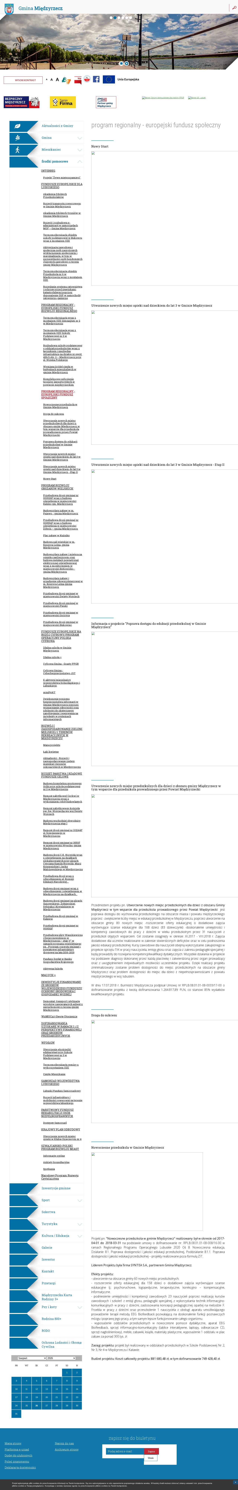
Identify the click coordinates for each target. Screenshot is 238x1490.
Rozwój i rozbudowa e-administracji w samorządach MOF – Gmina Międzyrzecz (60, 225)
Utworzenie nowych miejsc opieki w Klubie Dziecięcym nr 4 (62, 1138)
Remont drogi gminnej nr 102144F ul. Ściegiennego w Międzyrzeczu (62, 833)
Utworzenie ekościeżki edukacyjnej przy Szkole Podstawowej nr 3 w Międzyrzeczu (57, 1054)
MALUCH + (48, 975)
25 (26, 1405)
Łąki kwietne (51, 751)
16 (77, 1389)
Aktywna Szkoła (53, 968)
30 (77, 1405)
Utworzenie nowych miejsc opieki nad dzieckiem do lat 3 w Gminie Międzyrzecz (62, 456)
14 (57, 1389)
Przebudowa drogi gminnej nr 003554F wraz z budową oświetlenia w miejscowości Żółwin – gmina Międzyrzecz (60, 524)
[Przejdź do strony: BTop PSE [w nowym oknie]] (106, 107)
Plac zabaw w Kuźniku (56, 535)
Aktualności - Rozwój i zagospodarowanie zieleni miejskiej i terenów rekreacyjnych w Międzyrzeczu (62, 763)
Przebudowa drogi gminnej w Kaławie (60, 917)
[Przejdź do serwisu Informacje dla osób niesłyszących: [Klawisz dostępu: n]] (66, 81)
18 (26, 1397)
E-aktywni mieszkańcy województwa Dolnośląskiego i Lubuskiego (61, 682)
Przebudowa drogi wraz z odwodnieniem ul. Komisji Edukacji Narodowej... (58, 878)
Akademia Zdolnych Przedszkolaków (55, 195)
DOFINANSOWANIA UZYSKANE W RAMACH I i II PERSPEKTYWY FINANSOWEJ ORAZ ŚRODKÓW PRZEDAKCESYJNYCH (61, 1030)
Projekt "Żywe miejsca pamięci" (62, 177)
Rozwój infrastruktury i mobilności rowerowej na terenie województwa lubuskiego (62, 1100)
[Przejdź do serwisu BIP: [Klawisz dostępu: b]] (77, 81)
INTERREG (48, 171)
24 (16, 1405)
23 (77, 1397)
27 (47, 1405)
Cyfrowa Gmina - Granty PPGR (61, 663)
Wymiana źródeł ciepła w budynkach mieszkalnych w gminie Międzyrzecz (59, 369)
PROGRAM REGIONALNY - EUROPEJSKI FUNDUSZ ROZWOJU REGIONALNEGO (59, 308)
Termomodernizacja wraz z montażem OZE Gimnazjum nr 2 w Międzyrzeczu (61, 320)
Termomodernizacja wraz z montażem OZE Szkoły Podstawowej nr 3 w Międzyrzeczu (59, 335)
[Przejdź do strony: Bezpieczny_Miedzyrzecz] (21, 107)
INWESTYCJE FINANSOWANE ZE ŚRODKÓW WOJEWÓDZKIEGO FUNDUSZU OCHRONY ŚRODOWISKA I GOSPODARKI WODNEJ (61, 988)
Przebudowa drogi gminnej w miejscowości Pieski (60, 604)
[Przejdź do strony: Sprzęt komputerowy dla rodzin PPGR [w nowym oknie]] (163, 97)
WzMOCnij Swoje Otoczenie (59, 1016)
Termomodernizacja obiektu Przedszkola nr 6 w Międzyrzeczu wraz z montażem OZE (62, 276)
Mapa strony (13, 1443)
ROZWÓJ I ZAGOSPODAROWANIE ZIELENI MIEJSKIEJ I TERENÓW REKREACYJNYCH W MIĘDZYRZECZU (61, 732)
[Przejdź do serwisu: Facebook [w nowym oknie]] (96, 84)
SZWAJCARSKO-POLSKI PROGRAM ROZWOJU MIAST (60, 1147)
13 (47, 1389)
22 (67, 1397)
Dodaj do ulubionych (18, 1455)
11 (26, 1389)
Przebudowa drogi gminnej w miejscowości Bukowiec (60, 623)
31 (16, 1414)
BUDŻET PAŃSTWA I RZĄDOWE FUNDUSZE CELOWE (61, 775)
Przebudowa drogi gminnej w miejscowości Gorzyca (60, 614)
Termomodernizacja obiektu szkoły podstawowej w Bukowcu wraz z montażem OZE (62, 237)
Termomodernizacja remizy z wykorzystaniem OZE (61, 1066)
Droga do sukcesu (53, 414)
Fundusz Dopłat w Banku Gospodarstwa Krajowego (58, 960)
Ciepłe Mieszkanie (54, 1074)
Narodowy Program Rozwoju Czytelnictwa (59, 1177)
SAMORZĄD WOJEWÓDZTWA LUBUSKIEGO (60, 1082)
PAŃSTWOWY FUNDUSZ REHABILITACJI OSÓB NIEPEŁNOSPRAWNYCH (57, 1113)
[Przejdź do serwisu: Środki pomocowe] (121, 84)
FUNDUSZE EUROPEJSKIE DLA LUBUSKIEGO (61, 185)
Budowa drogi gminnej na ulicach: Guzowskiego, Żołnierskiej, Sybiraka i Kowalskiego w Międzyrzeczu (62, 905)
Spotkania (49, 1169)
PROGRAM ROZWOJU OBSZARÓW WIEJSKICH (57, 487)
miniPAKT (49, 692)
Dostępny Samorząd (55, 1122)
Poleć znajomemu (17, 1461)
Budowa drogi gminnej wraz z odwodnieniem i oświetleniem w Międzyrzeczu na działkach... (62, 891)
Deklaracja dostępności (20, 1467)
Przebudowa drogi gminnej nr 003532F (60, 927)
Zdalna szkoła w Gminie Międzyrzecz (57, 649)
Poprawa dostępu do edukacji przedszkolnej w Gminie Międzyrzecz (60, 444)
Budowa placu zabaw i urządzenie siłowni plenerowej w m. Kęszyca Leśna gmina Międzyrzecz (63, 583)
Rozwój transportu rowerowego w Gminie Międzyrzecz (62, 205)
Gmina (41, 8)
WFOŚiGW (48, 1042)
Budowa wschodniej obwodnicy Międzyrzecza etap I (62, 822)
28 (57, 1405)
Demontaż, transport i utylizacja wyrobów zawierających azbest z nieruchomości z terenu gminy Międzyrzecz (63, 1006)
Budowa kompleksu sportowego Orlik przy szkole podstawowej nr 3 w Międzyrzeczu (62, 786)
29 (67, 1405)
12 (37, 1389)
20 (47, 1397)
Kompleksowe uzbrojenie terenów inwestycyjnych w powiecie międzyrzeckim (59, 381)
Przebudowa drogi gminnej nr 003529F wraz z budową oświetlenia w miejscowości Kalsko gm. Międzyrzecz (60, 500)
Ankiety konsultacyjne (56, 1162)
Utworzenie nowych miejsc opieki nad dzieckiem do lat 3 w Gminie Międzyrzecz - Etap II (62, 469)
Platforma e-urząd (17, 1449)
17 (16, 1397)
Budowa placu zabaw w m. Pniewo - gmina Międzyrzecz (60, 512)
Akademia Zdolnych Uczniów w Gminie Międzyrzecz (62, 214)
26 (37, 1405)
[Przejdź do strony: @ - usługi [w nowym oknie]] (197, 97)
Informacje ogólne (54, 1155)
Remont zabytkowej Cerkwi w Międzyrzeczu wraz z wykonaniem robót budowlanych (62, 798)
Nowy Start (49, 478)
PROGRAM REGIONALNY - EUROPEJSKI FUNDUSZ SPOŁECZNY (58, 394)
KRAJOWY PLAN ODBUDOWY (60, 1129)
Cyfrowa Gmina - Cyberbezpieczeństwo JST (59, 672)
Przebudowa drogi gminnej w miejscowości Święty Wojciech (61, 595)
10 (16, 1389)
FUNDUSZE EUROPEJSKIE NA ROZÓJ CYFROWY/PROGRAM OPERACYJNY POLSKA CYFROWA (61, 636)
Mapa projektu (51, 745)
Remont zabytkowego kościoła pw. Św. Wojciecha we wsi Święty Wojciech (62, 811)
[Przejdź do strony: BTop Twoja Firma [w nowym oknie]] (63, 107)
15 (67, 1389)
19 (37, 1397)
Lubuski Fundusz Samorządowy (62, 1090)
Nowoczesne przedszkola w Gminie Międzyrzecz (60, 406)
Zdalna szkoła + (52, 657)
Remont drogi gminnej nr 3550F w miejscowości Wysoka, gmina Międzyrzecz (62, 845)
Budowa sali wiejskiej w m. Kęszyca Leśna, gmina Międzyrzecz (59, 544)
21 (57, 1397)
